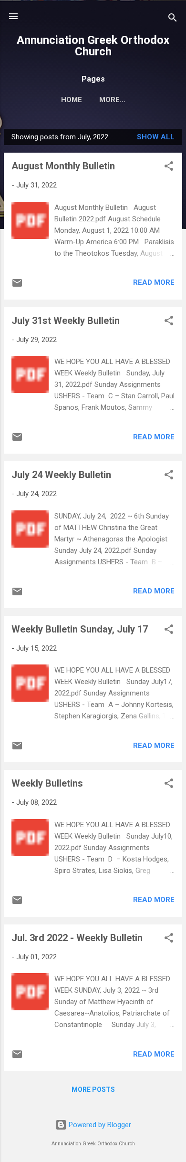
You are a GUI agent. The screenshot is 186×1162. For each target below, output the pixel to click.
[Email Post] (17, 286)
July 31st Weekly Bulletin (65, 320)
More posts (93, 1089)
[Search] (172, 19)
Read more (154, 282)
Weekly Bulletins (47, 783)
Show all (156, 137)
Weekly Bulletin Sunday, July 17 (79, 629)
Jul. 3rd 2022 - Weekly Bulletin (77, 938)
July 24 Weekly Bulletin (61, 474)
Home (71, 99)
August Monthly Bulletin (63, 166)
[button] (169, 167)
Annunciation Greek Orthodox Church (93, 45)
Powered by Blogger (99, 1124)
